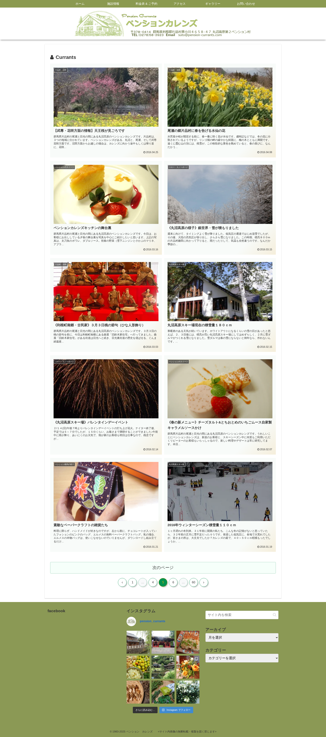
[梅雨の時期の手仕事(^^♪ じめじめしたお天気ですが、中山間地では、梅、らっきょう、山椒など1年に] (138, 667)
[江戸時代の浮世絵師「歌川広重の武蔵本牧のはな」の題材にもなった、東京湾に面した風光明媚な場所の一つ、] (163, 667)
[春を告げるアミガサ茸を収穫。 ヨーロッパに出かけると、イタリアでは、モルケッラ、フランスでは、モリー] (138, 692)
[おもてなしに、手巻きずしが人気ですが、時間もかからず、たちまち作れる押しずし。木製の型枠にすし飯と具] (187, 642)
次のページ (163, 567)
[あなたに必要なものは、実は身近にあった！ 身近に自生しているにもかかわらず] (163, 692)
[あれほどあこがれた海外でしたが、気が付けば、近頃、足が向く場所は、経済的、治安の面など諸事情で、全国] (138, 642)
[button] (274, 615)
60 (193, 582)
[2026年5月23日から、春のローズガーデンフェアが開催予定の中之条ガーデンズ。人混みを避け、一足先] (187, 692)
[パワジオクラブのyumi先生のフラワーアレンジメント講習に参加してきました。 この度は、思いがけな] (187, 667)
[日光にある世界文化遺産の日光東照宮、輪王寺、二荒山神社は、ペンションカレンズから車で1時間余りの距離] (163, 642)
